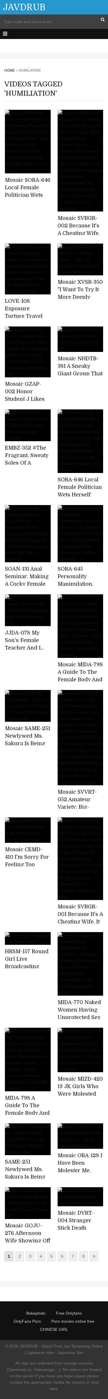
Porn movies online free (72, 1321)
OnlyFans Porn (27, 1321)
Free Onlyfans (69, 1313)
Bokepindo (36, 1313)
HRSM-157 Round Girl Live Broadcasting (27, 959)
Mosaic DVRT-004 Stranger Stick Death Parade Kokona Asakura (77, 1228)
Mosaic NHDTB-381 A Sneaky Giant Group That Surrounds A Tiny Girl (80, 374)
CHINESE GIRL (54, 1329)
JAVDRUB (24, 7)
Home (9, 70)
